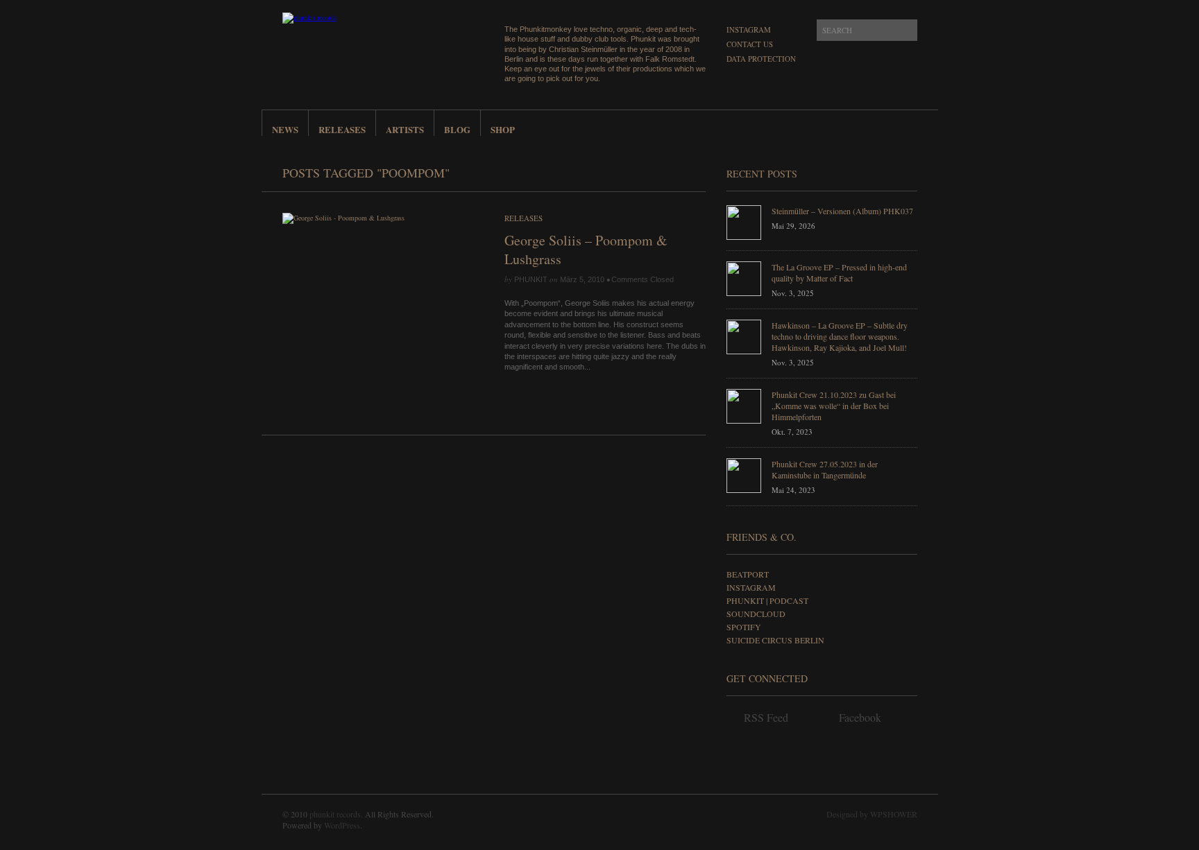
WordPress (342, 825)
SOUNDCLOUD (755, 613)
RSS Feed (766, 717)
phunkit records (335, 813)
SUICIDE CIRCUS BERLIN (775, 639)
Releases (342, 129)
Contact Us (749, 44)
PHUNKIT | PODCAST (767, 600)
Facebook (860, 717)
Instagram (748, 29)
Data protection (761, 58)
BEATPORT (747, 574)
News (285, 129)
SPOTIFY (743, 626)
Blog (457, 129)
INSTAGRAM (751, 587)
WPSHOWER (893, 813)
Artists (405, 129)
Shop (503, 129)
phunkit (530, 279)
